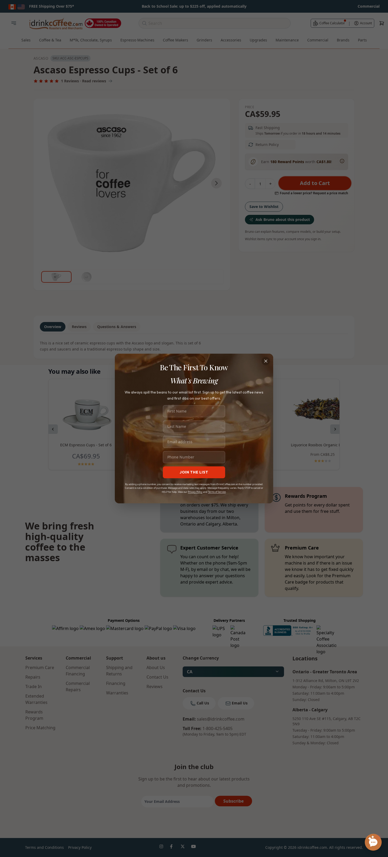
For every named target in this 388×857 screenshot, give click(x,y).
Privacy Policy (195, 492)
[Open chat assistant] (373, 842)
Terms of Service (217, 492)
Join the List (194, 472)
